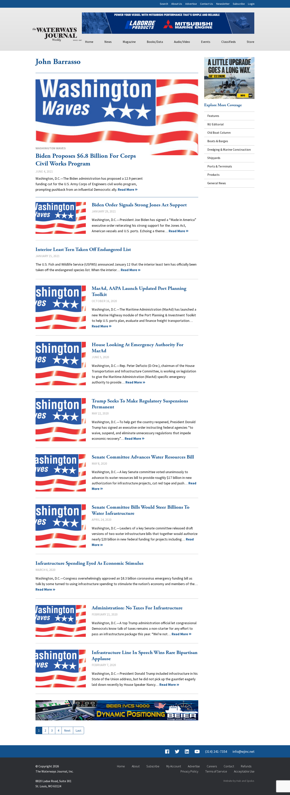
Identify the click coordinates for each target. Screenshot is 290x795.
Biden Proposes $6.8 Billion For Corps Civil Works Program (117, 117)
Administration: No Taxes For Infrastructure (61, 621)
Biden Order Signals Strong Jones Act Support (61, 218)
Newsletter (223, 4)
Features (213, 116)
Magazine (129, 42)
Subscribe (239, 4)
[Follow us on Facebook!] (167, 751)
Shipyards (213, 158)
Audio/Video (182, 42)
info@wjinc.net (243, 751)
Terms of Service (216, 771)
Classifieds (228, 42)
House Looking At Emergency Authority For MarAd (61, 363)
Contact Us (206, 4)
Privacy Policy (189, 771)
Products (213, 175)
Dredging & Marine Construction (229, 149)
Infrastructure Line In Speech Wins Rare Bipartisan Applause (61, 668)
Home (89, 42)
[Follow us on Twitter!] (177, 751)
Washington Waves (51, 148)
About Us (176, 4)
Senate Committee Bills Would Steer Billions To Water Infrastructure (61, 526)
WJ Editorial (215, 124)
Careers (212, 766)
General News (216, 183)
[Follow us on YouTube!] (197, 751)
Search (164, 4)
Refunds (246, 766)
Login (251, 4)
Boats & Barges (217, 141)
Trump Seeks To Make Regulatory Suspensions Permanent (61, 420)
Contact (229, 766)
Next (67, 730)
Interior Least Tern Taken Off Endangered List (83, 249)
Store (250, 42)
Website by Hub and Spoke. (238, 781)
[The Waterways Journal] (57, 34)
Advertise (191, 4)
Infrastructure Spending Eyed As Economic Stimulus (89, 563)
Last (78, 730)
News (108, 42)
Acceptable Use (244, 771)
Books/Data (155, 42)
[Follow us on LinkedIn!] (187, 751)
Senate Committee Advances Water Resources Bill (61, 472)
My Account (173, 766)
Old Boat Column (219, 132)
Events (205, 42)
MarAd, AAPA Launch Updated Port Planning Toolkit (61, 307)
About (135, 766)
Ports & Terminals (219, 166)
